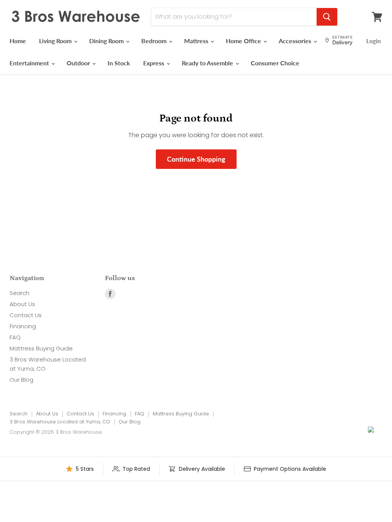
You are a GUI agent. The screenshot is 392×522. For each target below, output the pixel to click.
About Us (22, 304)
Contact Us (26, 315)
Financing (23, 326)
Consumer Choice (275, 62)
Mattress (197, 40)
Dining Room (107, 40)
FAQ (15, 337)
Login (373, 40)
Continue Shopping (196, 159)
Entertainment (30, 62)
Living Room (56, 40)
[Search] (327, 17)
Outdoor (79, 62)
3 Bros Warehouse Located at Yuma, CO (60, 421)
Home (18, 40)
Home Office (244, 40)
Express (154, 62)
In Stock (119, 62)
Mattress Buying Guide (41, 348)
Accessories (296, 40)
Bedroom (154, 40)
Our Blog (21, 380)
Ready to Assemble (208, 62)
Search (19, 293)
